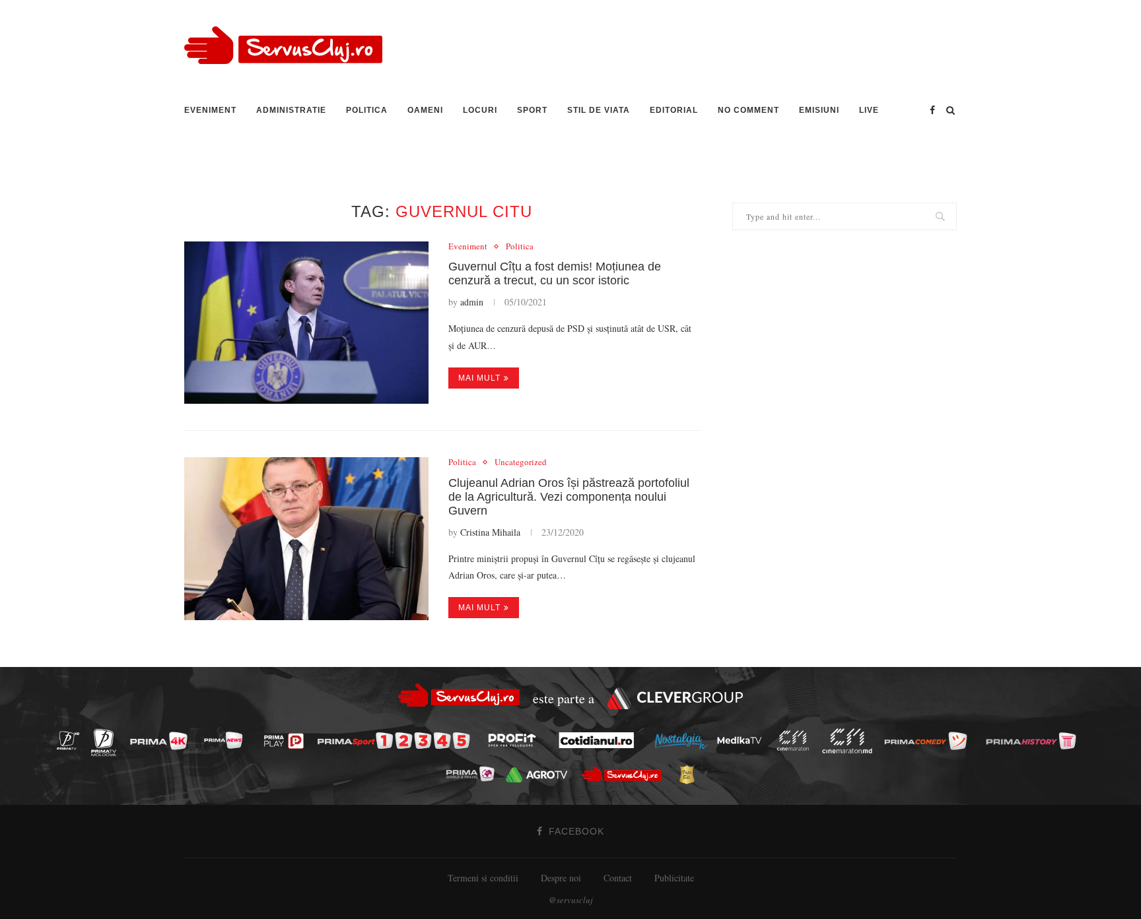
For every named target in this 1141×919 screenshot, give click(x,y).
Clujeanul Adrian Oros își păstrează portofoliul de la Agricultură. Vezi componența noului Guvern (568, 496)
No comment (748, 110)
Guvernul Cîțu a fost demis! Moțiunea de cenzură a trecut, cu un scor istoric (554, 273)
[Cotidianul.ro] (599, 740)
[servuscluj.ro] (625, 774)
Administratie (291, 110)
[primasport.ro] (397, 741)
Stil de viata (598, 110)
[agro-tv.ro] (539, 774)
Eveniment (210, 110)
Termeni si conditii (483, 877)
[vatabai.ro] (690, 774)
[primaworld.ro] (474, 774)
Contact (618, 877)
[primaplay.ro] (287, 740)
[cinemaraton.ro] (796, 740)
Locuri (480, 110)
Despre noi (561, 877)
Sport (532, 110)
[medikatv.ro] (742, 740)
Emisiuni (819, 110)
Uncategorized (521, 462)
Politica (367, 110)
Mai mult (479, 378)
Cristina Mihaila (490, 532)
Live (869, 110)
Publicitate (674, 877)
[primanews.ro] (226, 740)
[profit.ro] (515, 740)
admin (471, 302)
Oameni (425, 110)
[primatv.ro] (71, 740)
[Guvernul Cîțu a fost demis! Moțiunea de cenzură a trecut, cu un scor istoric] (306, 322)
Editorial (674, 110)
